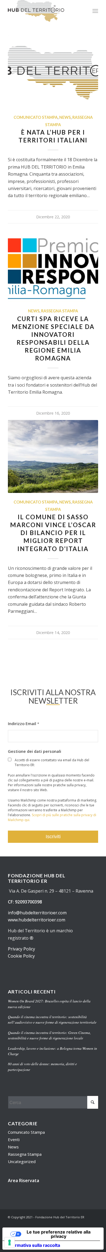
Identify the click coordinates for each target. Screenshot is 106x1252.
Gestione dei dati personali (34, 751)
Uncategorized (22, 1161)
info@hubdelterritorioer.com (37, 913)
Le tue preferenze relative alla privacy (59, 1234)
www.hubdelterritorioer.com (36, 920)
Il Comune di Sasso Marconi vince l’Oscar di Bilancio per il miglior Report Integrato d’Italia (53, 532)
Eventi (14, 1139)
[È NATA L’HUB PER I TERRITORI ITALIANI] (53, 71)
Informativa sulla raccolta (33, 1245)
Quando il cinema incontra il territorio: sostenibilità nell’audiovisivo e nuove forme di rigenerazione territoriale (52, 1019)
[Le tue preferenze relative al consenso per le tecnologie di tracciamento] (9, 1242)
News (65, 117)
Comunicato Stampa (36, 117)
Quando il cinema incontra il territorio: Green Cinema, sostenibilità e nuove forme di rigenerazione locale (49, 1035)
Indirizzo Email (23, 723)
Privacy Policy (21, 949)
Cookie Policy (21, 956)
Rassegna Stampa (59, 311)
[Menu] (95, 10)
